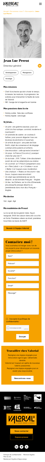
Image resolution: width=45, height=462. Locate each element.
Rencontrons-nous (22, 378)
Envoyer (22, 336)
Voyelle (13, 459)
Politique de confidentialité (12, 455)
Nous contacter (21, 431)
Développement (11, 72)
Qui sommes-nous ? (17, 11)
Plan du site (7, 456)
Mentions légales (29, 455)
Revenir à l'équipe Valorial (17, 228)
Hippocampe (22, 459)
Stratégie (9, 78)
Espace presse (21, 437)
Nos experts (29, 11)
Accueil (6, 11)
